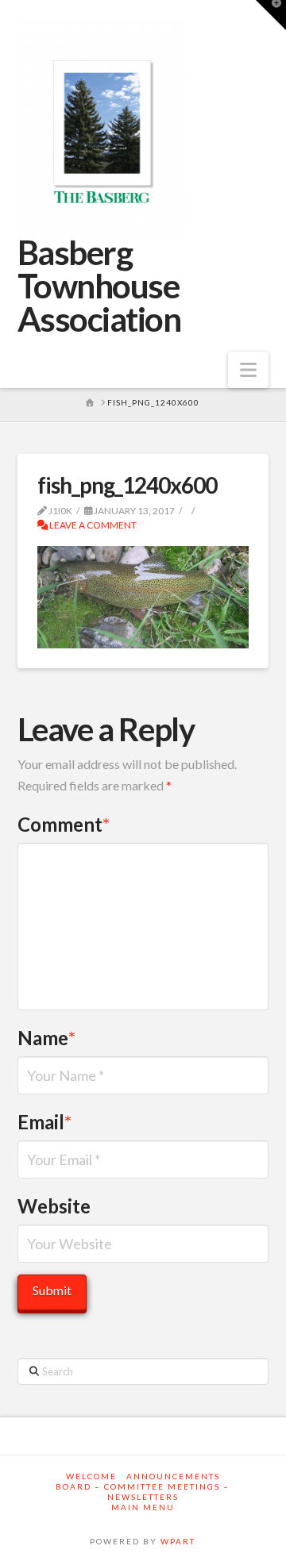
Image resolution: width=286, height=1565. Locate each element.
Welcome (91, 1476)
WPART (177, 1541)
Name (46, 1037)
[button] (248, 370)
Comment (63, 824)
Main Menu (143, 1507)
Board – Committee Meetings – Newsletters (143, 1492)
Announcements (173, 1476)
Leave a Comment (92, 525)
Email (44, 1121)
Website (54, 1205)
